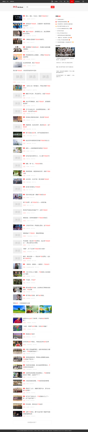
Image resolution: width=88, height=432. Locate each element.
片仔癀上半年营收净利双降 (62, 39)
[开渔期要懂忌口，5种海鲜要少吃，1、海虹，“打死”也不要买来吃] (65, 52)
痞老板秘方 (30, 334)
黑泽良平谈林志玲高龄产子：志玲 (35, 210)
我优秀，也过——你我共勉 (34, 202)
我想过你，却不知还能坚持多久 (37, 133)
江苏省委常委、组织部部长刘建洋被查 (65, 24)
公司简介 (35, 430)
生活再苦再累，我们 (31, 63)
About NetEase (30, 430)
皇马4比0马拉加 (60, 30)
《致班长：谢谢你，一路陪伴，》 (37, 264)
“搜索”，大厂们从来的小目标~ (34, 249)
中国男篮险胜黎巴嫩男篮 (62, 21)
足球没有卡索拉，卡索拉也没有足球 (36, 342)
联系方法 (39, 430)
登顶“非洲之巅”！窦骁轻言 (35, 194)
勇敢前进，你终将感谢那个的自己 (35, 218)
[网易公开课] (56, 1)
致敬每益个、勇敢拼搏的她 (33, 233)
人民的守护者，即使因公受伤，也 (37, 225)
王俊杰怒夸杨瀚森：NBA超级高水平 (64, 42)
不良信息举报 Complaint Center (58, 430)
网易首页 (4, 1)
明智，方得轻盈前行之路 (21, 303)
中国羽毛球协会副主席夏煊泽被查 (64, 35)
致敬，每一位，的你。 (34, 163)
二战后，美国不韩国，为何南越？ (35, 326)
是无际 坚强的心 (32, 187)
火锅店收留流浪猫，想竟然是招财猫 (37, 381)
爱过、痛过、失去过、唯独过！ (37, 16)
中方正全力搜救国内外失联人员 (63, 28)
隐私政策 (50, 430)
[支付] (64, 1)
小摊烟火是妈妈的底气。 (35, 39)
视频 (24, 18)
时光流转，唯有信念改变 (34, 404)
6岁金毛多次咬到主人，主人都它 (37, 156)
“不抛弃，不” (30, 280)
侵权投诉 (70, 430)
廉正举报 (66, 430)
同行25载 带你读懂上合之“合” (63, 26)
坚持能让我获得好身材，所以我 (37, 117)
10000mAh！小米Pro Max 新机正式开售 (64, 62)
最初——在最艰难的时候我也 (36, 148)
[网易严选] (61, 1)
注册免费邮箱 (77, 1)
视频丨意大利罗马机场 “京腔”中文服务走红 (64, 66)
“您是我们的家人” (60, 19)
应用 (7, 1)
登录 (72, 1)
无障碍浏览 (12, 1)
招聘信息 (43, 430)
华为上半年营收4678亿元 (62, 33)
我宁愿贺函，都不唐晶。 (35, 295)
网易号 (24, 65)
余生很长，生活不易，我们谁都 (37, 179)
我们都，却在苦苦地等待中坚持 (24, 70)
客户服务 (46, 430)
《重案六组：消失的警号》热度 (63, 37)
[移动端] (52, 1)
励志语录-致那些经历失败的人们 (37, 140)
